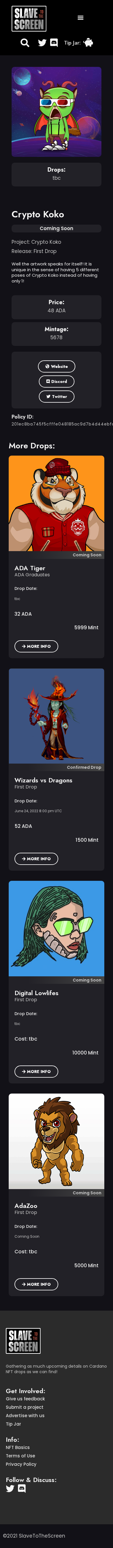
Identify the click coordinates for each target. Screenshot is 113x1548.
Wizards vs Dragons (43, 780)
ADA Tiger (29, 568)
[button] (80, 17)
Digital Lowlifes (36, 992)
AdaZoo (25, 1205)
